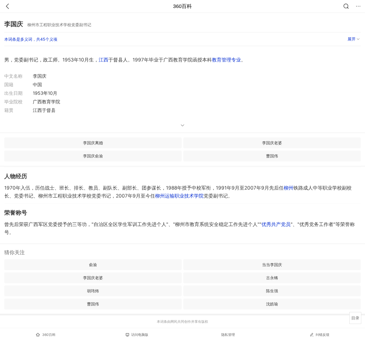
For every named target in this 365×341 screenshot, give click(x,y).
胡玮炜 (93, 290)
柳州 (288, 188)
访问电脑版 (139, 334)
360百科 (182, 6)
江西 (103, 60)
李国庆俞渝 (93, 155)
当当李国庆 (272, 264)
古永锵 (272, 277)
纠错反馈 (322, 334)
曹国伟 (272, 155)
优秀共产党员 (276, 224)
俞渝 (93, 264)
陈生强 (272, 290)
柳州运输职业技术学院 (179, 196)
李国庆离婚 (93, 142)
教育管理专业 (226, 60)
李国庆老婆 (272, 142)
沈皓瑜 (272, 303)
